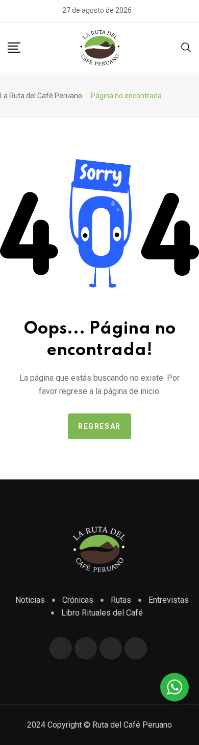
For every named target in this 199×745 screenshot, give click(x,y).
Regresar (99, 426)
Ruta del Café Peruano (132, 725)
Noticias (30, 600)
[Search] (186, 49)
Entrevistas (168, 600)
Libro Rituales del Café (102, 613)
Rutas (121, 600)
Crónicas (77, 600)
